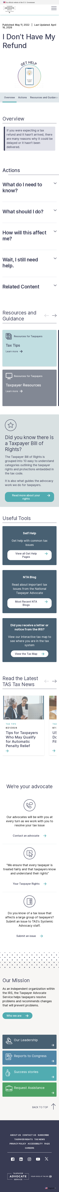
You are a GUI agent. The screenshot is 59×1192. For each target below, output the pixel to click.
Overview (9, 97)
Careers (29, 1148)
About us (15, 1135)
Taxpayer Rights (23, 1139)
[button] (54, 315)
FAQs (47, 1143)
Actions (22, 97)
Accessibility (35, 1143)
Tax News (39, 1139)
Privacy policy (18, 1143)
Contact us (29, 1135)
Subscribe (43, 1135)
